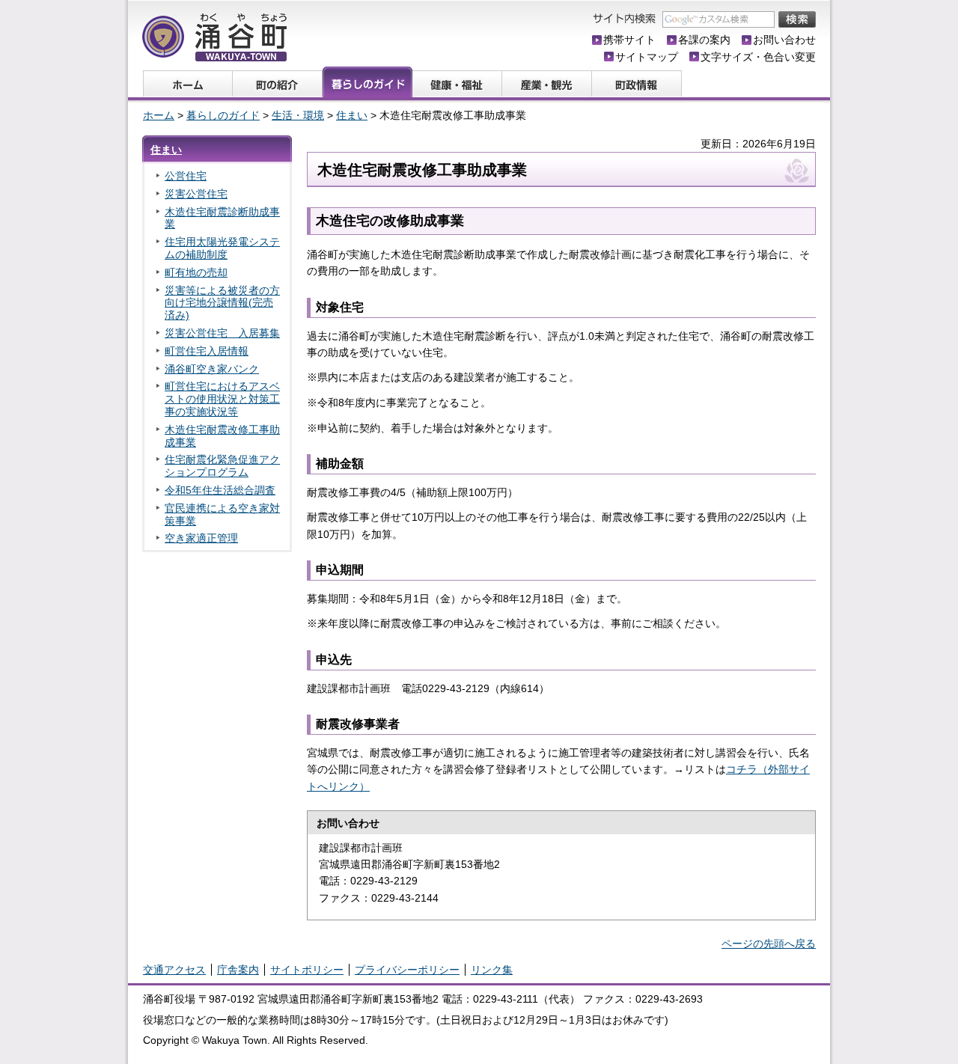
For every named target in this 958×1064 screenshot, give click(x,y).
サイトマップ (646, 57)
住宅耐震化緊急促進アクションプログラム (222, 465)
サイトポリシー (307, 970)
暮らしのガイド (223, 115)
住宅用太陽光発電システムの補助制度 (222, 248)
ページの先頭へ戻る (768, 944)
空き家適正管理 (201, 538)
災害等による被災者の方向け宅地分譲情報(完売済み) (222, 303)
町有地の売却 (196, 272)
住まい (351, 115)
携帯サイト (629, 40)
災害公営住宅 (196, 194)
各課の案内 (704, 40)
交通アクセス (174, 970)
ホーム (158, 115)
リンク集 (492, 970)
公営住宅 (186, 176)
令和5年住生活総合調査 (220, 490)
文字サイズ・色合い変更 (758, 57)
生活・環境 (298, 115)
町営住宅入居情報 (206, 351)
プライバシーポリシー (407, 970)
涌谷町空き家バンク (212, 369)
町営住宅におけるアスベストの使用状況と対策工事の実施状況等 (222, 399)
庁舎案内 (238, 970)
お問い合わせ (784, 40)
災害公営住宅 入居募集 (222, 333)
